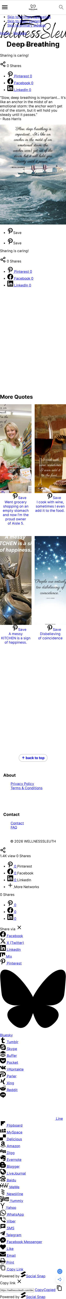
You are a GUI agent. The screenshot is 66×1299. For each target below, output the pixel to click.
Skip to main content (24, 21)
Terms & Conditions (27, 788)
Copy (45, 1290)
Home (5, 33)
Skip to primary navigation (29, 17)
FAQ (14, 827)
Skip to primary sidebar (26, 25)
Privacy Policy (22, 784)
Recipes (20, 33)
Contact (17, 823)
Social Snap (35, 1276)
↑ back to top (33, 758)
